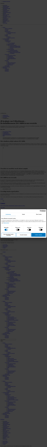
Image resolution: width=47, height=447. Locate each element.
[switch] (17, 230)
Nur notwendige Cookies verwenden (9, 235)
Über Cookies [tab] (39, 214)
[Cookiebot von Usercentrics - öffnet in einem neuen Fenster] (41, 211)
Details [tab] (23, 214)
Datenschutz (6, 222)
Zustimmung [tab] (8, 214)
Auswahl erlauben (23, 234)
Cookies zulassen (38, 234)
